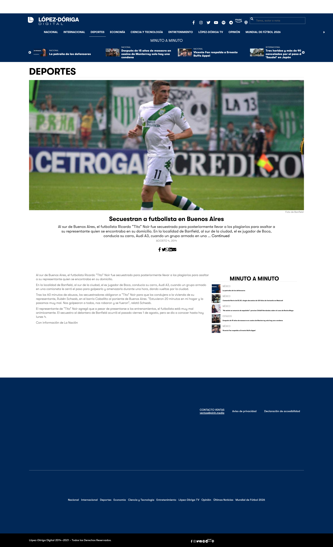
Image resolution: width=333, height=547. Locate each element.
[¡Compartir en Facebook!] (159, 249)
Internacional (74, 32)
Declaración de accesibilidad (282, 411)
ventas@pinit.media (212, 412)
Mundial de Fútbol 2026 (263, 32)
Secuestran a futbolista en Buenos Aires (166, 218)
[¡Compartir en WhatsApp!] (167, 249)
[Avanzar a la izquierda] (29, 52)
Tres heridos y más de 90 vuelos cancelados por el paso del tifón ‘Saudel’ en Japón (288, 54)
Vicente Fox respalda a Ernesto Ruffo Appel (215, 54)
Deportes (97, 32)
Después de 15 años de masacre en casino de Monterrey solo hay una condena (146, 54)
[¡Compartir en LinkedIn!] (170, 249)
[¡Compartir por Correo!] (174, 249)
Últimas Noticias (223, 499)
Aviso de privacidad (244, 411)
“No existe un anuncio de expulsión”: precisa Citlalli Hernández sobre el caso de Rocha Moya (258, 310)
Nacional (51, 32)
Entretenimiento (180, 32)
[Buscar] (328, 32)
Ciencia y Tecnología (147, 32)
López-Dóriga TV (210, 32)
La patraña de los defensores (70, 54)
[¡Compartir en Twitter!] (164, 249)
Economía (117, 32)
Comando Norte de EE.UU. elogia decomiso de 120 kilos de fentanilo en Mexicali (253, 300)
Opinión (234, 32)
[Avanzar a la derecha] (324, 32)
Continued (221, 236)
